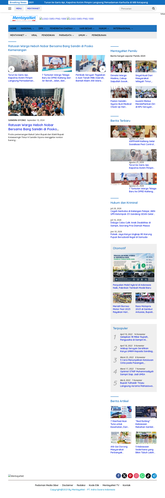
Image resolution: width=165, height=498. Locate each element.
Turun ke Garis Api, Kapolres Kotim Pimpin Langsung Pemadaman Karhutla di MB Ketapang (82, 2)
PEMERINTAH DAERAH (61, 28)
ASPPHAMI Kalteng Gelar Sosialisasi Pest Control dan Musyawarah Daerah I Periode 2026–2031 (142, 143)
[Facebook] (118, 476)
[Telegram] (154, 475)
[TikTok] (148, 475)
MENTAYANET (33, 8)
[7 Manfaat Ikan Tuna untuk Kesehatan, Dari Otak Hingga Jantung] (121, 412)
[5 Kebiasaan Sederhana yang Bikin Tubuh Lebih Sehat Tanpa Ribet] (146, 438)
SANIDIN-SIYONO (17, 120)
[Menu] (10, 8)
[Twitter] (124, 476)
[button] (153, 8)
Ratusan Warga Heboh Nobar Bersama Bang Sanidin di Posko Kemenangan (32, 129)
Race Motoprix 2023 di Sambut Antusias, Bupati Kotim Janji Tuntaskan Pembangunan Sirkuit (144, 309)
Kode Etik (94, 485)
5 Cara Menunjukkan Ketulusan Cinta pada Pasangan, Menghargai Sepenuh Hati (136, 361)
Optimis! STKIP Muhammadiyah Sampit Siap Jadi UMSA (137, 373)
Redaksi (81, 485)
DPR (41, 28)
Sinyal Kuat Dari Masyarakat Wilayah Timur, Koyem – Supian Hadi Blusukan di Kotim (144, 78)
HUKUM (103, 28)
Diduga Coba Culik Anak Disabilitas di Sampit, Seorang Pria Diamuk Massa (131, 224)
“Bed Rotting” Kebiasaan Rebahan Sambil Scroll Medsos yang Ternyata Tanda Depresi (146, 424)
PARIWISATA (65, 35)
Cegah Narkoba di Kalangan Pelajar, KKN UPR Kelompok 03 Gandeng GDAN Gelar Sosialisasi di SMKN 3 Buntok (133, 213)
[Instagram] (136, 476)
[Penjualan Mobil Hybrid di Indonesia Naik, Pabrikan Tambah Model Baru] (133, 267)
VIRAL (34, 35)
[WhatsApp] (142, 476)
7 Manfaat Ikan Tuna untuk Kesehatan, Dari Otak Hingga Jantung (119, 424)
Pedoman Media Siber (47, 485)
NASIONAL (26, 28)
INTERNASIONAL (122, 28)
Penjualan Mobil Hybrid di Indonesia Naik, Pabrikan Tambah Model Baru (132, 286)
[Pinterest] (130, 476)
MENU (19, 8)
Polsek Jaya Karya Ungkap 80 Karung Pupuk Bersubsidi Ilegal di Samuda (131, 236)
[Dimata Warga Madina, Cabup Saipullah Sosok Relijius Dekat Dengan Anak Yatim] (121, 66)
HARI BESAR (86, 28)
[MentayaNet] (24, 18)
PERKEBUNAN (99, 35)
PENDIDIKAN (48, 35)
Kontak (127, 485)
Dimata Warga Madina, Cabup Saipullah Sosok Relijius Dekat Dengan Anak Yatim (119, 78)
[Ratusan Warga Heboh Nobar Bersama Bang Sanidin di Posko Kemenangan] (36, 102)
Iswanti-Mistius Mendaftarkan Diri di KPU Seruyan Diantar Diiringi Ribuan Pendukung (145, 104)
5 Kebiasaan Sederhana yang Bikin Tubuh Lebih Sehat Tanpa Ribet (145, 449)
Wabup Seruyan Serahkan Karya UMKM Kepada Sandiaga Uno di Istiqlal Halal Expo (137, 350)
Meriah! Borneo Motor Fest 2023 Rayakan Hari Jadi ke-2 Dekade (121, 309)
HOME (13, 28)
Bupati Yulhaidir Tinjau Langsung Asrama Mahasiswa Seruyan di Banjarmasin (136, 384)
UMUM (81, 35)
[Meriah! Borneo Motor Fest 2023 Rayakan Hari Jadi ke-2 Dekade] (122, 298)
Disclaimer (67, 485)
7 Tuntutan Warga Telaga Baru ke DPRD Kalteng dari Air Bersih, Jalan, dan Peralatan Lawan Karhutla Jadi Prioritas (56, 77)
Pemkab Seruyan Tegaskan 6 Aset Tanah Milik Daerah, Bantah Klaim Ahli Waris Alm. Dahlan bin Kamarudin (90, 77)
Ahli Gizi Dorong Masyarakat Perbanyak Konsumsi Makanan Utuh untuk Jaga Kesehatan (121, 449)
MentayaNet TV (111, 485)
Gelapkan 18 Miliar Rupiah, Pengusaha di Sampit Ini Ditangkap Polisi (134, 338)
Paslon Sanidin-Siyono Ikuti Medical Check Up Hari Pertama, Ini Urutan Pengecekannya (121, 104)
